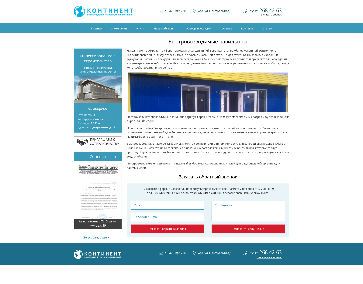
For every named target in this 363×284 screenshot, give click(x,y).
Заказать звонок (271, 14)
